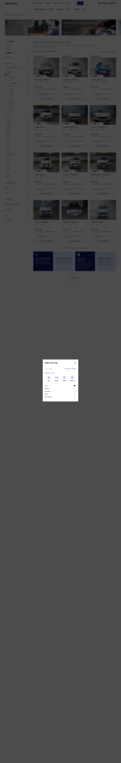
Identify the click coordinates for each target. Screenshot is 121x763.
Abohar (47, 388)
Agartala (47, 391)
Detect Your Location (71, 368)
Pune (46, 385)
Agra (46, 394)
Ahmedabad (48, 397)
